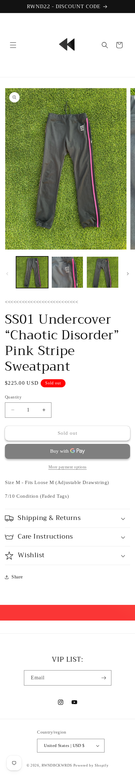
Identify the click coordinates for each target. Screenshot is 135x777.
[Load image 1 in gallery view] (32, 272)
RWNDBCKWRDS (57, 765)
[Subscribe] (104, 678)
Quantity (13, 397)
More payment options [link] (67, 467)
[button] (13, 45)
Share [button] (17, 577)
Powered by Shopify (91, 765)
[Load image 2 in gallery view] (67, 272)
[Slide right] (128, 274)
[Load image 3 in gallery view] (103, 272)
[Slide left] (7, 274)
